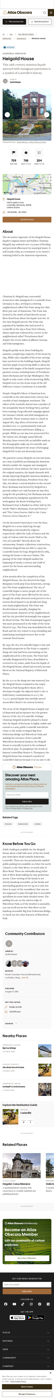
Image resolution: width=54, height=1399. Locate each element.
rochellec (9, 978)
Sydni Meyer (15, 82)
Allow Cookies (27, 1387)
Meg (17, 978)
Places (6, 1333)
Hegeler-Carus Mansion (16, 1184)
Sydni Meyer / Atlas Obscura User (31, 142)
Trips (5, 1349)
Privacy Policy (16, 808)
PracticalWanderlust (30, 975)
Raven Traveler (12, 975)
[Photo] (44, 1050)
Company (8, 1366)
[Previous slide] (7, 114)
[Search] (44, 12)
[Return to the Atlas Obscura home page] (18, 12)
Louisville (25, 1113)
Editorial (8, 1341)
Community (9, 1358)
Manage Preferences (27, 1394)
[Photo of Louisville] (10, 1117)
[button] (14, 153)
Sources (9, 1023)
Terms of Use (28, 808)
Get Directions (27, 220)
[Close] (50, 1373)
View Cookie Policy (18, 1381)
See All (25, 978)
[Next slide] (46, 114)
